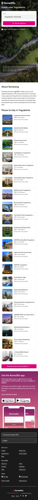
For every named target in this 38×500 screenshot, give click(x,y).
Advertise (22, 466)
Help (2, 469)
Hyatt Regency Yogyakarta (22, 153)
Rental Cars (22, 450)
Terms (17, 496)
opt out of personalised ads (9, 70)
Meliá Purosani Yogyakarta (22, 190)
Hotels (3, 450)
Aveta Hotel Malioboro (21, 290)
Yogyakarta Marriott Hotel (22, 115)
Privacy (13, 496)
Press (20, 463)
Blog (2, 456)
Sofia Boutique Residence (22, 327)
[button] (19, 23)
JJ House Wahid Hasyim (21, 352)
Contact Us (22, 469)
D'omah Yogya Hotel (20, 140)
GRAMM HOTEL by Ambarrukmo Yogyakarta (24, 315)
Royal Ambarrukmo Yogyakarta (23, 165)
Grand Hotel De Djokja (21, 128)
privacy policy (21, 69)
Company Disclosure (26, 493)
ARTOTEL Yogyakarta (20, 265)
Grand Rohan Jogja (20, 277)
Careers (3, 466)
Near (4, 13)
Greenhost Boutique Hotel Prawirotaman (22, 228)
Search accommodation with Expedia (14, 29)
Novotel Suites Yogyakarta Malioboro (22, 203)
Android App (24, 476)
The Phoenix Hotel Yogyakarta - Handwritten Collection (23, 216)
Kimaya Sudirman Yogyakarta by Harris (24, 303)
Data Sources (23, 481)
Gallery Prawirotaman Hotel (22, 252)
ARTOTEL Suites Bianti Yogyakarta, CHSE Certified (24, 240)
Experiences (5, 453)
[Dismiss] (34, 66)
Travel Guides (23, 453)
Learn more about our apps (9, 394)
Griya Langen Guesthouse (22, 339)
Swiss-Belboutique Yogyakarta (23, 178)
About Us (4, 463)
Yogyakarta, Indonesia (13, 17)
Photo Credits (5, 481)
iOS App (5, 476)
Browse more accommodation (17, 366)
